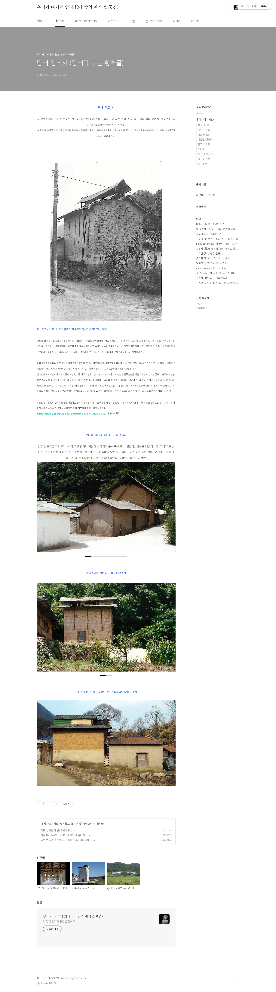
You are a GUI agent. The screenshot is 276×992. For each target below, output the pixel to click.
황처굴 (234, 238)
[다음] (170, 509)
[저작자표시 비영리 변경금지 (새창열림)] (78, 804)
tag (132, 20)
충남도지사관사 (204, 273)
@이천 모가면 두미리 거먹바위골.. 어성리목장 (66, 840)
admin (195, 20)
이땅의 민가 (219, 224)
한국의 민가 (204, 144)
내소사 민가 (231, 243)
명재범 (230, 273)
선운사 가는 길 (203, 278)
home (60, 20)
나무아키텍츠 (214, 282)
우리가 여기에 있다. (226, 229)
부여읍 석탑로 (220, 278)
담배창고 (200, 263)
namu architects (86, 20)
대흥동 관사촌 (203, 224)
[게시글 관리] (52, 804)
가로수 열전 (204, 159)
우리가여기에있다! (51, 823)
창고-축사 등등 (73, 823)
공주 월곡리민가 (204, 238)
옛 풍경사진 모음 (204, 229)
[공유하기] (47, 804)
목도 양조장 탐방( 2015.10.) (56, 830)
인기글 (211, 195)
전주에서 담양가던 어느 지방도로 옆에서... (64, 835)
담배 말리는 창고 (228, 248)
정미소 (201, 149)
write (176, 20)
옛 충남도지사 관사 (217, 263)
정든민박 (200, 282)
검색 (228, 7)
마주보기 (113, 20)
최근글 (200, 195)
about (41, 20)
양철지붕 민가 (222, 238)
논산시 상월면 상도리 (207, 248)
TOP (236, 979)
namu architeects (205, 268)
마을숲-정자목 (205, 139)
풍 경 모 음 (203, 125)
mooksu (221, 268)
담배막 (219, 243)
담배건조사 (219, 273)
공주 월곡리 (216, 253)
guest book (154, 20)
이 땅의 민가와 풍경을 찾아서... (60, 921)
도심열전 (202, 164)
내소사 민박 (224, 258)
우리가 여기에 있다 (206, 258)
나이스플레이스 (231, 282)
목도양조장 (201, 234)
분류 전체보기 (204, 107)
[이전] (42, 509)
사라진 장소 (204, 129)
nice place (204, 134)
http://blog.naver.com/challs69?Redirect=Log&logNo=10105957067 (72, 413)
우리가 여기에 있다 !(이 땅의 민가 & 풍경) (78, 7)
